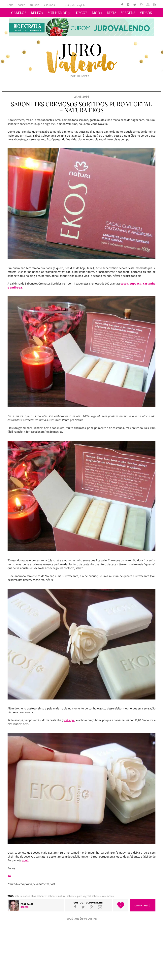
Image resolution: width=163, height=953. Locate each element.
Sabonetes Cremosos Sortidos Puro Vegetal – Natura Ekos (81, 107)
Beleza (37, 12)
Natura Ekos (29, 896)
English (81, 5)
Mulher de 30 (59, 12)
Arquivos (49, 5)
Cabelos (18, 12)
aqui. (25, 860)
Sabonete (42, 896)
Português (70, 5)
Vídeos (146, 12)
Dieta (111, 12)
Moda (97, 12)
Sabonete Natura (57, 896)
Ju (31, 903)
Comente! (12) (142, 905)
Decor (81, 12)
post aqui (69, 720)
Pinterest (91, 907)
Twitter (83, 907)
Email (100, 907)
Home (10, 5)
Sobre (21, 5)
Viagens (128, 12)
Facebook (75, 907)
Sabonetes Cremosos (103, 896)
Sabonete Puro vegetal (79, 896)
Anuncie (34, 5)
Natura (18, 896)
